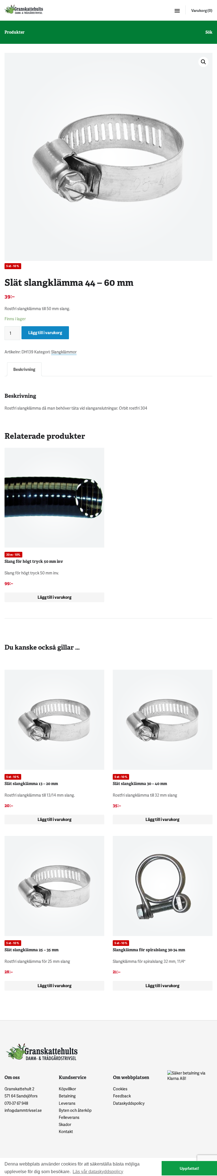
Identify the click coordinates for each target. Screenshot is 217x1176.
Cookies (120, 1088)
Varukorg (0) (201, 10)
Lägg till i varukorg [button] (54, 597)
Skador (65, 1124)
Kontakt (66, 1131)
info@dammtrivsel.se (23, 1110)
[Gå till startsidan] (23, 9)
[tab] (24, 369)
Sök (208, 32)
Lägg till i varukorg (45, 332)
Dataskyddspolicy (129, 1103)
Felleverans (69, 1117)
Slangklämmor (64, 351)
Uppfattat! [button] (189, 1168)
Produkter (15, 32)
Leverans (67, 1103)
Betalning (67, 1096)
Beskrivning (24, 369)
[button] (203, 62)
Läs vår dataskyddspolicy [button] (98, 1171)
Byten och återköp (75, 1110)
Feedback (122, 1096)
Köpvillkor (67, 1088)
